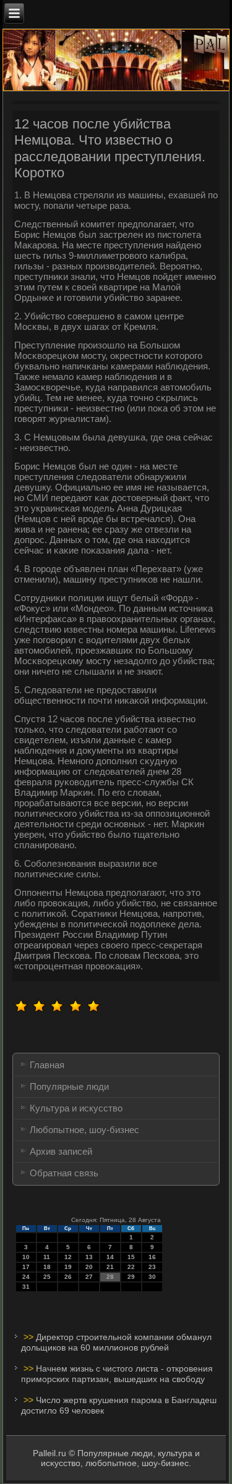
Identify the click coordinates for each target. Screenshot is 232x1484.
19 (68, 1266)
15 (131, 1257)
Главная (47, 1065)
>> (30, 1337)
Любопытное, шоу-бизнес (84, 1129)
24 (26, 1276)
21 (110, 1266)
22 (131, 1266)
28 (110, 1276)
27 (89, 1276)
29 (131, 1276)
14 (110, 1257)
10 (26, 1257)
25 (47, 1276)
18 (47, 1266)
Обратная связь (64, 1173)
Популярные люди (69, 1086)
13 (89, 1257)
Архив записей (61, 1151)
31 (26, 1286)
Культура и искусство (76, 1108)
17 (26, 1266)
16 (152, 1257)
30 (152, 1276)
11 (46, 1257)
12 (68, 1257)
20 (89, 1266)
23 (152, 1266)
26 (68, 1276)
